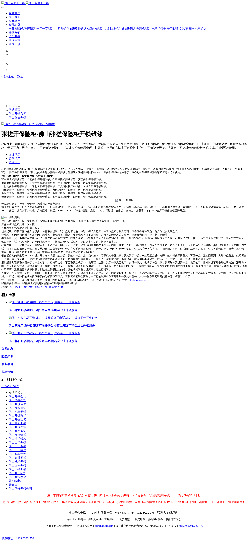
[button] (8, 76)
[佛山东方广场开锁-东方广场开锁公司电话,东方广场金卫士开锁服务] (53, 317)
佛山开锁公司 (17, 113)
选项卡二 (14, 158)
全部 (12, 28)
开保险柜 (27, 286)
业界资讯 (7, 371)
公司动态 (7, 348)
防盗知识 (7, 356)
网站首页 (14, 13)
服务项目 (7, 364)
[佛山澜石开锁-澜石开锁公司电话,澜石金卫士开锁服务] (44, 333)
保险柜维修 (56, 286)
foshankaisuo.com (139, 280)
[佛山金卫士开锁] (124, 3)
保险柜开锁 (41, 286)
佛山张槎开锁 (17, 117)
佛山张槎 (14, 286)
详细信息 (14, 154)
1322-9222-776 (10, 386)
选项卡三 (14, 162)
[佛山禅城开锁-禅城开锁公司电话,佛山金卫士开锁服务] (44, 302)
